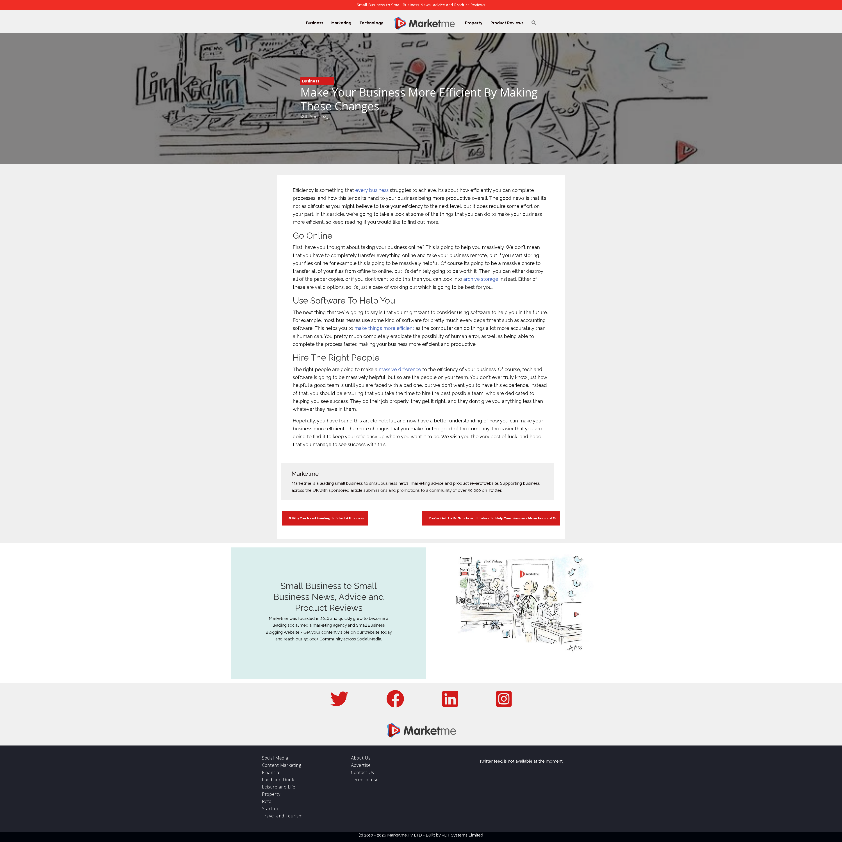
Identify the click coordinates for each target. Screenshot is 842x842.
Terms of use (364, 780)
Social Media (275, 758)
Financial (271, 772)
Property (473, 23)
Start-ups (272, 809)
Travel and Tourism (282, 816)
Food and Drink (278, 780)
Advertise (361, 765)
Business (314, 23)
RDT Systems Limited (462, 835)
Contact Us (362, 772)
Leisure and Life (278, 787)
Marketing (341, 23)
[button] (534, 23)
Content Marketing (281, 765)
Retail (268, 801)
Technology (371, 23)
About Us (361, 758)
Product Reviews (507, 23)
